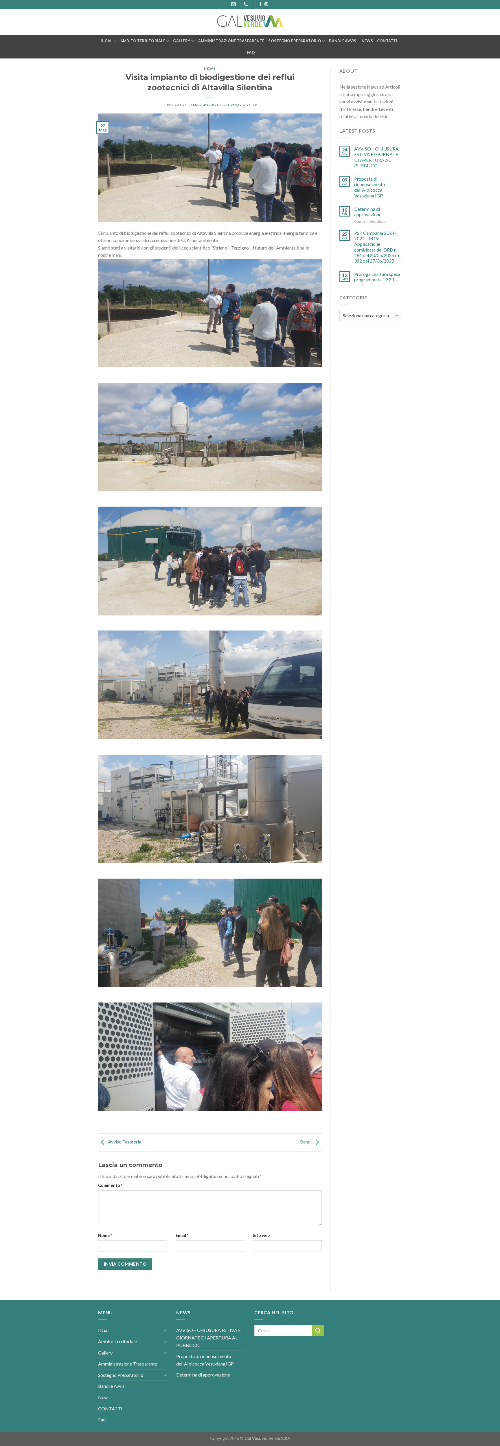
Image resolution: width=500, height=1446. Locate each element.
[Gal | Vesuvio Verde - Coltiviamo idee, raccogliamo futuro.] (250, 22)
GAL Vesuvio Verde (240, 105)
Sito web (261, 1235)
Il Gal (107, 41)
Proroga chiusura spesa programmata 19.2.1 (377, 276)
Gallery (181, 41)
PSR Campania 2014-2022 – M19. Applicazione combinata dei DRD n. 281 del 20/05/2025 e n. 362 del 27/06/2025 (377, 246)
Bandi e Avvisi (343, 41)
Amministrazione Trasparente (231, 41)
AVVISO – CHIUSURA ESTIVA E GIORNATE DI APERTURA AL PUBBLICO (376, 157)
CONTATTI (387, 41)
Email (182, 1235)
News (367, 41)
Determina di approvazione (367, 211)
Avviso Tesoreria (124, 1141)
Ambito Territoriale (142, 41)
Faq (251, 52)
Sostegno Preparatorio (294, 41)
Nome (105, 1235)
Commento (110, 1185)
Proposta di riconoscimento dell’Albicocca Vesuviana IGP (369, 187)
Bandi (306, 1141)
